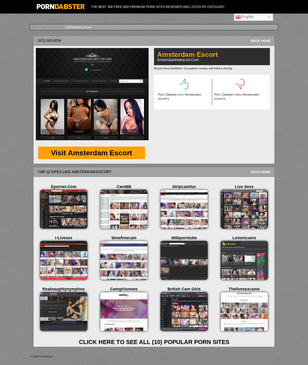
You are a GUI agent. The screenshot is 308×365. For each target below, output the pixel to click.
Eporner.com (63, 186)
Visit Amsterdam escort (91, 153)
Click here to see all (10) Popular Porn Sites (154, 342)
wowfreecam (123, 238)
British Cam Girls (184, 289)
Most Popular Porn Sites (48, 27)
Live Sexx (244, 186)
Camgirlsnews (124, 289)
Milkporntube (184, 238)
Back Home (260, 41)
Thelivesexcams (244, 289)
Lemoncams (244, 238)
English (247, 17)
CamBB (124, 186)
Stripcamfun (184, 186)
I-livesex (63, 238)
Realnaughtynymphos (63, 289)
